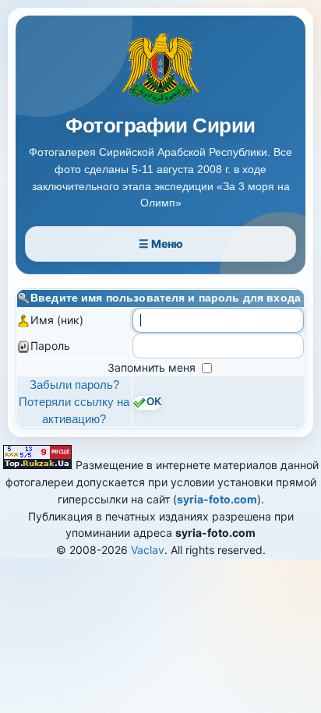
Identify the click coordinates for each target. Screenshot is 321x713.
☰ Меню (161, 243)
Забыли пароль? (74, 384)
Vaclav (147, 549)
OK (153, 402)
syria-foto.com (217, 499)
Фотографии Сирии (160, 125)
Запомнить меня (153, 367)
